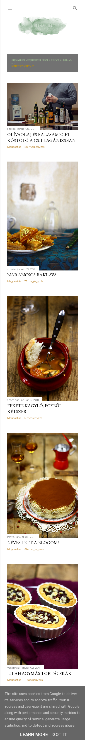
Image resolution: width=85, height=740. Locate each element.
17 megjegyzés (33, 281)
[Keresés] (75, 7)
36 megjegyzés (34, 549)
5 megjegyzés (33, 418)
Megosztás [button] (14, 146)
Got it (59, 734)
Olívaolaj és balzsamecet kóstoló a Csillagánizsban (41, 137)
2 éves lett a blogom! (33, 542)
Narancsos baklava (32, 275)
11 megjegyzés (33, 679)
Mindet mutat (22, 66)
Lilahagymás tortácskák (39, 673)
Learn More (34, 734)
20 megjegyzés (34, 146)
